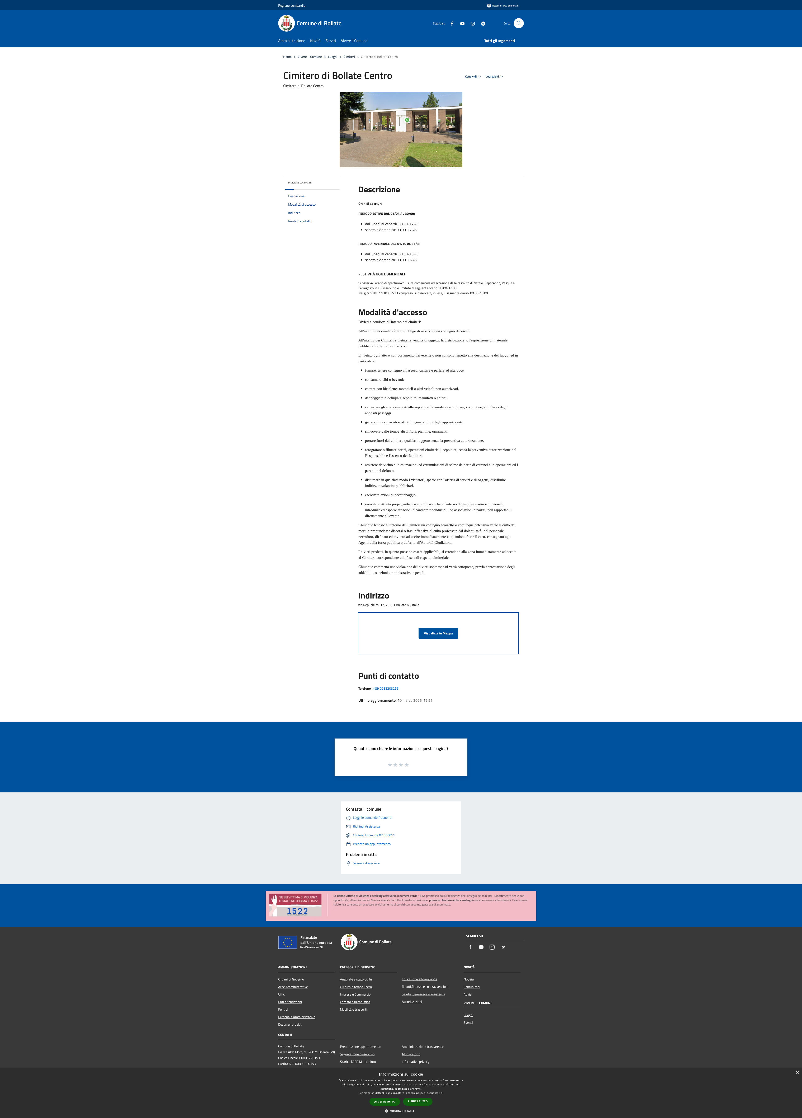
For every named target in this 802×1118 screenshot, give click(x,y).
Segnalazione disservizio (357, 1054)
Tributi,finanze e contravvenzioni (425, 986)
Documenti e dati (290, 1024)
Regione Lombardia (291, 5)
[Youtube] (461, 23)
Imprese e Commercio (355, 994)
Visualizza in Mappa (438, 633)
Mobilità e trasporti (353, 1009)
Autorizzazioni (412, 1001)
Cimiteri (349, 56)
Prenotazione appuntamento (360, 1046)
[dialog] (401, 1093)
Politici (283, 1009)
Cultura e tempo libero (356, 986)
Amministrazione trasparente (423, 1046)
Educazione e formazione (419, 979)
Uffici (282, 994)
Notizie (469, 979)
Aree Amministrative (293, 986)
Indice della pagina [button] (300, 183)
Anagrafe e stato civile (356, 979)
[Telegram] (481, 23)
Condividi (471, 76)
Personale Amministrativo (296, 1016)
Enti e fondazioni (290, 1001)
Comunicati (472, 986)
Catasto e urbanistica (355, 1001)
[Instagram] (471, 23)
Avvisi (468, 994)
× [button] (797, 1072)
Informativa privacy (415, 1061)
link (441, 1093)
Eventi (468, 1022)
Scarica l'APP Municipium (358, 1061)
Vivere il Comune (310, 56)
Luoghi (333, 56)
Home (287, 56)
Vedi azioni (492, 76)
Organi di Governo (291, 979)
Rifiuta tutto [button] (418, 1101)
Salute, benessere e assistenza (423, 994)
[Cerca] (519, 23)
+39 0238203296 (385, 688)
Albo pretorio (411, 1054)
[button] (401, 1111)
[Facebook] (450, 23)
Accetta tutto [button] (384, 1101)
